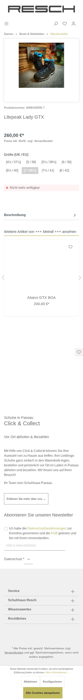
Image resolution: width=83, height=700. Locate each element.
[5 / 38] (31, 162)
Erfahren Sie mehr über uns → (26, 498)
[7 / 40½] (30, 170)
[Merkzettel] (64, 23)
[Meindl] (69, 116)
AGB (54, 533)
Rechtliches (17, 618)
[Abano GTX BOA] (41, 267)
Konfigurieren (52, 681)
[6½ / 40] (12, 170)
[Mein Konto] (73, 23)
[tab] (40, 215)
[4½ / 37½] (13, 162)
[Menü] (6, 23)
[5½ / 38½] (49, 162)
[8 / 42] (64, 170)
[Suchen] (55, 23)
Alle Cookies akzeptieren (43, 692)
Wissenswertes (19, 609)
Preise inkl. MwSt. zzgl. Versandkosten (28, 140)
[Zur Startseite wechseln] (41, 9)
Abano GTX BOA (41, 298)
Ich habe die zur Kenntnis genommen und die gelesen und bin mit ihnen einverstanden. (42, 533)
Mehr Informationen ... (57, 672)
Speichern (28, 559)
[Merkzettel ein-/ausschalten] (79, 352)
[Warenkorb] (80, 20)
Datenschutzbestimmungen (46, 528)
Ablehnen (30, 681)
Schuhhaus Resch (22, 600)
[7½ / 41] (48, 170)
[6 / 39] (66, 162)
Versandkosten (13, 652)
